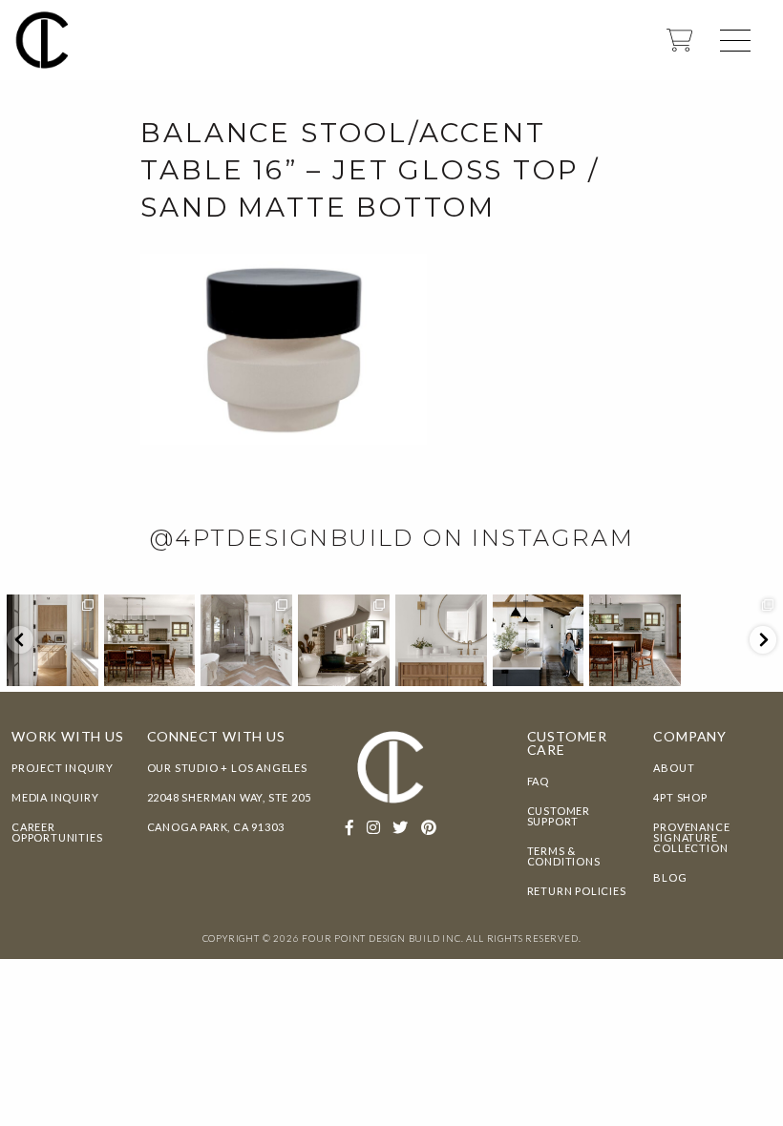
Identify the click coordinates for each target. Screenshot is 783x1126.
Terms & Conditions (564, 855)
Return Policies (576, 891)
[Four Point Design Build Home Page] (43, 39)
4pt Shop (680, 797)
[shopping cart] (679, 46)
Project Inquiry (62, 767)
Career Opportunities (56, 832)
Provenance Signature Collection (691, 837)
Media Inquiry (54, 797)
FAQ (538, 781)
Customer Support (558, 815)
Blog (670, 877)
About (673, 767)
